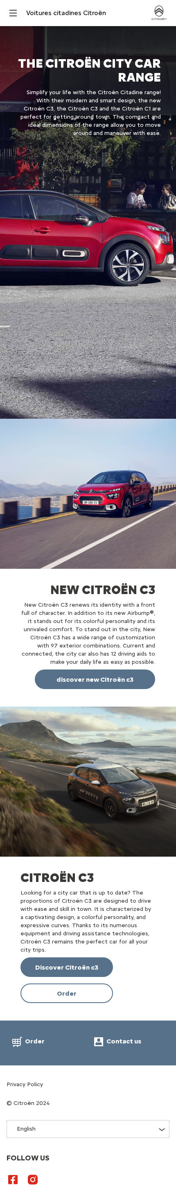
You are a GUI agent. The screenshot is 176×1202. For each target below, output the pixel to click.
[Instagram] (32, 1179)
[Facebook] (13, 1179)
